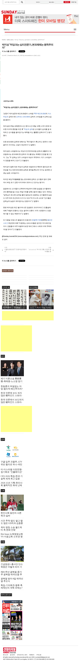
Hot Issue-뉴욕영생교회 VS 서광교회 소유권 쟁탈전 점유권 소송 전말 (12, 536)
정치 (2, 356)
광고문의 (12, 655)
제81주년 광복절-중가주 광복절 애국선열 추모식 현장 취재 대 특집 (11, 574)
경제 (2, 439)
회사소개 (5, 655)
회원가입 (73, 2)
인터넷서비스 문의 (22, 655)
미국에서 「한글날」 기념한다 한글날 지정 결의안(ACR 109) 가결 (15, 307)
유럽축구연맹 (37, 220)
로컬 (2, 542)
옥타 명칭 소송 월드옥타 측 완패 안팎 (11, 528)
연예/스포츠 (10, 40)
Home (4, 40)
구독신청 (38, 655)
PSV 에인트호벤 (40, 114)
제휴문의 (31, 655)
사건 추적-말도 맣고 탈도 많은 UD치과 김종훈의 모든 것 (12, 523)
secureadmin (28, 55)
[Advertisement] (40, 315)
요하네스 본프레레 (23, 117)
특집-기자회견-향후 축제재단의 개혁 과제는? (11, 586)
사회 (2, 491)
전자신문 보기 (6, 595)
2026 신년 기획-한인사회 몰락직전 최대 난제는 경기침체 (11, 485)
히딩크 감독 (28, 129)
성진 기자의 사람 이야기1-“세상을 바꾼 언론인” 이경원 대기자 (42, 307)
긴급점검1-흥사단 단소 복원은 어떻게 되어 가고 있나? (12, 567)
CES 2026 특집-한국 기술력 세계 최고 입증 (12, 477)
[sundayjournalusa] (13, 12)
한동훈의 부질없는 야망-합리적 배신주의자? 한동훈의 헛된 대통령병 (12, 389)
